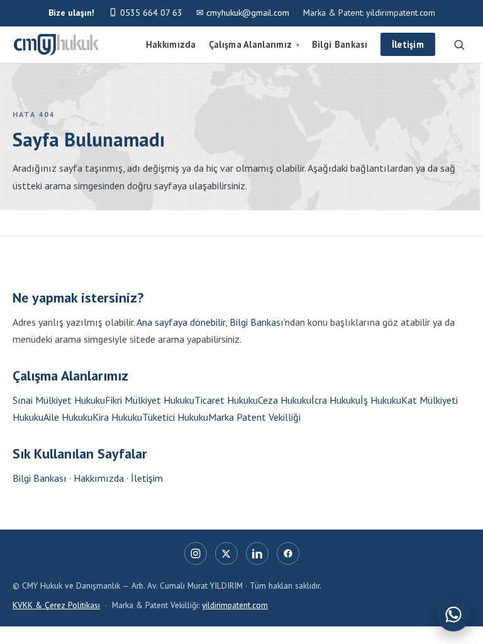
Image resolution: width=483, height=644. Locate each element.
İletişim (408, 44)
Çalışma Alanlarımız (254, 44)
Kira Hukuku (117, 417)
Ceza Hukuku (284, 400)
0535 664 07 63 (150, 12)
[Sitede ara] (459, 44)
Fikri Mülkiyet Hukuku (149, 400)
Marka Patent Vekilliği (254, 417)
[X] (226, 553)
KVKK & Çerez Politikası (56, 605)
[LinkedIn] (257, 553)
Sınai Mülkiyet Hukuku (59, 400)
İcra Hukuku (335, 400)
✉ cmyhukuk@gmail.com (242, 12)
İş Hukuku (380, 400)
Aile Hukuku (67, 417)
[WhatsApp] (453, 614)
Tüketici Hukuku (175, 417)
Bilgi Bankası (340, 44)
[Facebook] (288, 553)
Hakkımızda (171, 44)
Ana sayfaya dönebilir (180, 322)
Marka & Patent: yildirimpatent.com (369, 12)
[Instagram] (195, 553)
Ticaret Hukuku (226, 400)
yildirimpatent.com (235, 605)
